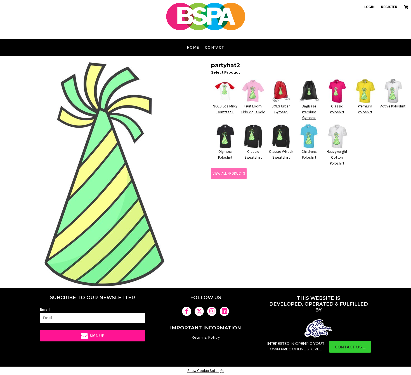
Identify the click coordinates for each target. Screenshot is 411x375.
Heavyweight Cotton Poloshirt (337, 157)
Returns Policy (206, 337)
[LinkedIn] (224, 311)
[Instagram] (211, 311)
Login (369, 7)
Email (45, 309)
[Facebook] (186, 311)
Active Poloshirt (392, 106)
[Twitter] (199, 311)
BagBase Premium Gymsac (309, 112)
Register (389, 7)
